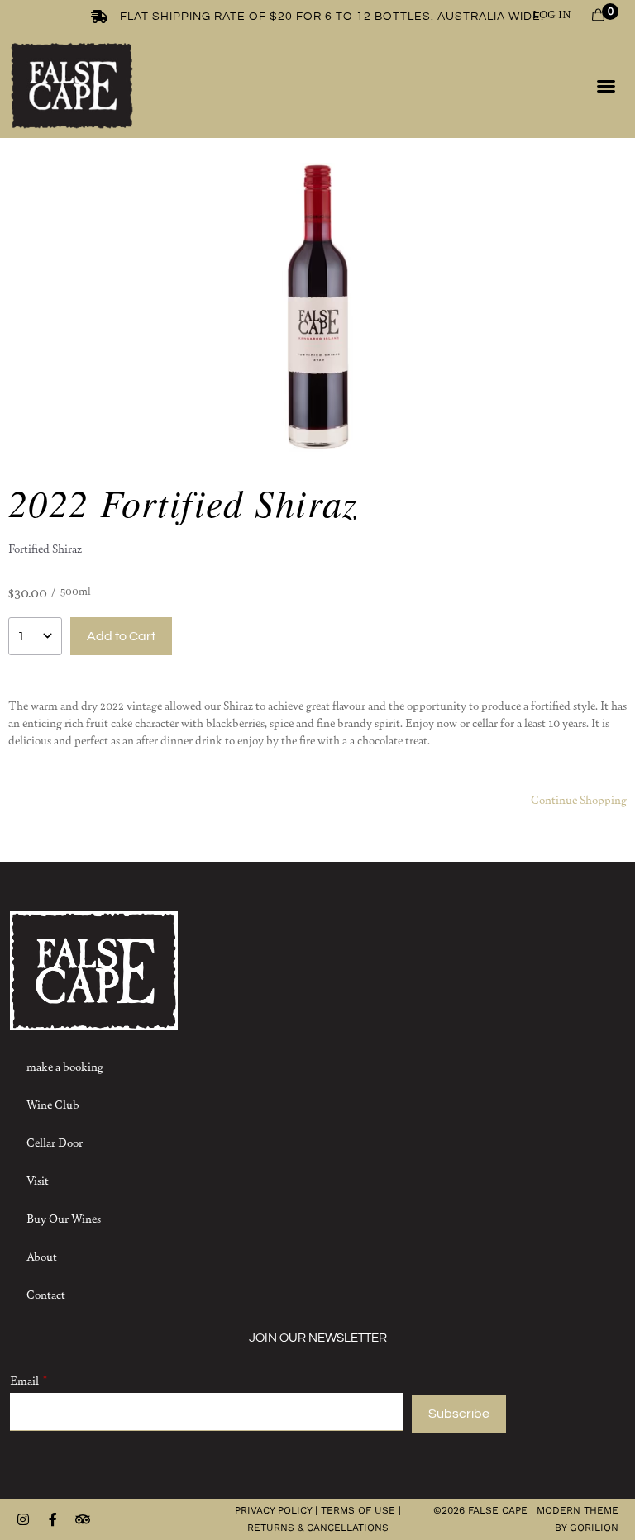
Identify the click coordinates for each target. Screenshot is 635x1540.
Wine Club (52, 1104)
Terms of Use (358, 1510)
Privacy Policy (273, 1510)
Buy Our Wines (63, 1218)
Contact (45, 1294)
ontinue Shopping (583, 799)
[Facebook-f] (53, 1519)
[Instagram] (23, 1519)
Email (24, 1379)
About (41, 1256)
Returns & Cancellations (318, 1527)
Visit (37, 1180)
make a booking (64, 1066)
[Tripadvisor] (82, 1519)
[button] (606, 86)
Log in (551, 13)
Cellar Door (54, 1142)
